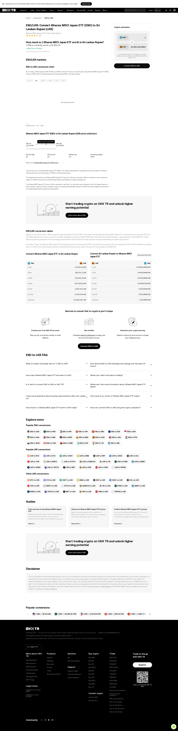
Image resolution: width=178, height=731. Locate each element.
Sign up (157, 10)
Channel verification (74, 674)
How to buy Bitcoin (115, 705)
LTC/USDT (112, 687)
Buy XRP (91, 674)
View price (75, 524)
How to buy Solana (115, 712)
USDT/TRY (113, 657)
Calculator (37, 18)
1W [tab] (43, 80)
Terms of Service (50, 589)
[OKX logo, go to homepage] (9, 10)
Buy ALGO (92, 680)
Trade (32, 10)
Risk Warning (106, 586)
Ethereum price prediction (114, 694)
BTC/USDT (113, 661)
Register (142, 665)
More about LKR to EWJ (144, 255)
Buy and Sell (81, 10)
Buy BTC (91, 661)
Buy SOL (91, 671)
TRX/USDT (113, 674)
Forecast (117, 524)
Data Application (31, 676)
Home (28, 18)
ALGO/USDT (113, 680)
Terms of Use (93, 586)
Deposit (60, 10)
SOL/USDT (113, 671)
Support (98, 10)
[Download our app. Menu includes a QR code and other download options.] (166, 10)
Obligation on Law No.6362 (32, 695)
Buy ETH (91, 664)
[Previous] (28, 614)
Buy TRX (91, 677)
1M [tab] (50, 80)
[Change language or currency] (174, 10)
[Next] (150, 614)
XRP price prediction (116, 698)
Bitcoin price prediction (117, 690)
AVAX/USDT (113, 684)
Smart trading (41, 10)
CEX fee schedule (74, 661)
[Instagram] (49, 720)
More (104, 10)
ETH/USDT (113, 664)
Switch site (86, 4)
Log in (151, 10)
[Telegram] (45, 720)
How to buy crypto (115, 702)
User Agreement (31, 660)
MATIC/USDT (113, 667)
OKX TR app (30, 680)
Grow (51, 10)
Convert (90, 10)
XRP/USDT (112, 677)
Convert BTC (93, 700)
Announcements (73, 677)
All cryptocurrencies (53, 674)
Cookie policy (30, 673)
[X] (42, 720)
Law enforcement (32, 670)
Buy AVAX (92, 684)
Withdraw (70, 10)
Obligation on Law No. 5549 (33, 690)
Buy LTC (91, 687)
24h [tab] (36, 80)
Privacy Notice (31, 663)
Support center (73, 671)
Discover (23, 10)
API (69, 657)
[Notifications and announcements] (170, 10)
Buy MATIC (92, 667)
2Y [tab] (63, 80)
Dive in (31, 524)
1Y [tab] (56, 80)
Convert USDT (93, 697)
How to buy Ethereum (116, 708)
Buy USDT (92, 657)
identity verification (88, 335)
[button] (57, 363)
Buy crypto (50, 664)
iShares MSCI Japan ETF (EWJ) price (46, 162)
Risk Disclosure (31, 666)
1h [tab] (29, 80)
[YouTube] (52, 720)
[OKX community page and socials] (56, 720)
